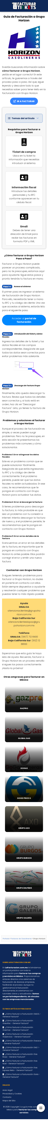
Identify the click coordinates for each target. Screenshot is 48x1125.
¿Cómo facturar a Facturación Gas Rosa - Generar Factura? (20, 1055)
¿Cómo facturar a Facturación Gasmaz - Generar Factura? (18, 1028)
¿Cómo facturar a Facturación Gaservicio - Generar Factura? (18, 1035)
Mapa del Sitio (9, 1100)
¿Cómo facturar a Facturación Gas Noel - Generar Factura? (20, 1062)
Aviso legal (7, 1090)
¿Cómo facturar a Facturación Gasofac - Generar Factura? (18, 1022)
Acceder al (24, 320)
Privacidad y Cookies (12, 1093)
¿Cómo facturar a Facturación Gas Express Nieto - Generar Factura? (20, 1069)
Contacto (7, 1097)
